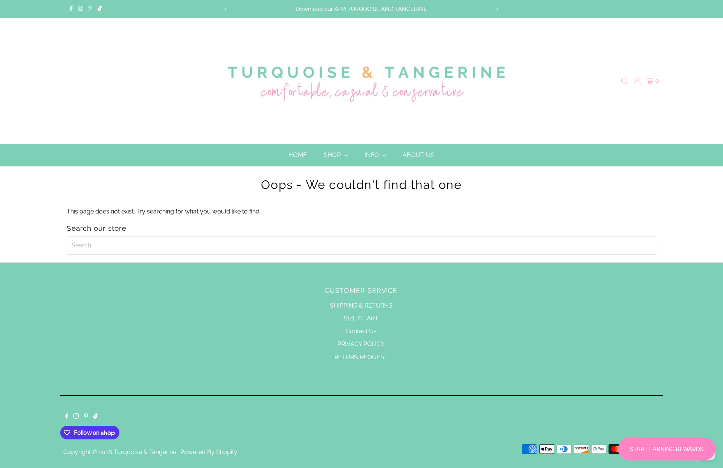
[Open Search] (624, 81)
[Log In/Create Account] (637, 81)
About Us (419, 155)
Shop (333, 155)
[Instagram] (80, 9)
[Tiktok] (100, 9)
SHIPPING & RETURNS (361, 305)
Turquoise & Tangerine (145, 452)
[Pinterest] (91, 9)
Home (297, 155)
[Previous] (225, 9)
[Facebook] (71, 9)
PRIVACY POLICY (360, 344)
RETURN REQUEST (361, 357)
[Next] (497, 9)
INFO (373, 155)
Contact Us (361, 331)
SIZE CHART (361, 318)
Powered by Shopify (208, 452)
